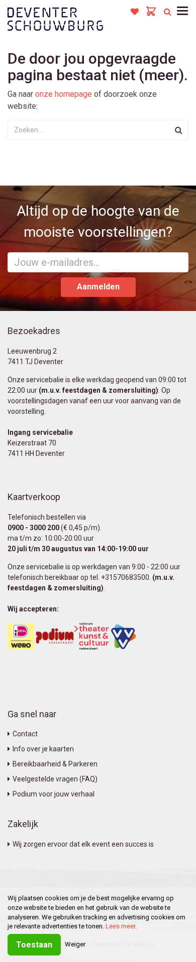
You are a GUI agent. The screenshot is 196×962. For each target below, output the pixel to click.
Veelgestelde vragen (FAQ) (55, 779)
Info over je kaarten (43, 749)
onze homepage (63, 94)
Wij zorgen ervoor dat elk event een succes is (83, 844)
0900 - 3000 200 (33, 528)
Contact (25, 734)
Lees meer (120, 926)
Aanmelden (98, 286)
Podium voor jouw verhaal (53, 794)
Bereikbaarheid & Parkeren (55, 764)
